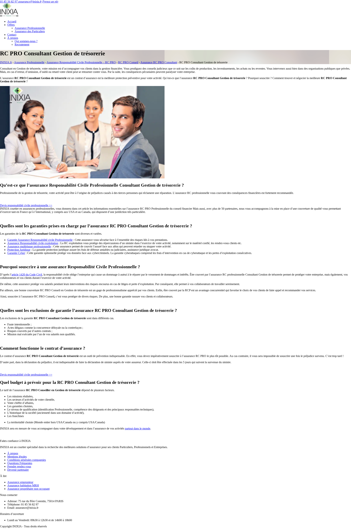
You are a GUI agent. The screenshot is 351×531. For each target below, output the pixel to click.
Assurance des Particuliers (30, 31)
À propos (12, 37)
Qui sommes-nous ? (26, 41)
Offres (11, 24)
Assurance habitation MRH (23, 485)
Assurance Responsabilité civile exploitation (32, 243)
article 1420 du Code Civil (27, 274)
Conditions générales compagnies (26, 459)
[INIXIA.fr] (9, 15)
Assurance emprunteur (20, 482)
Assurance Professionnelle (30, 28)
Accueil (11, 21)
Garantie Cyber (16, 253)
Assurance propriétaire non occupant (28, 488)
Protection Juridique (18, 249)
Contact (11, 34)
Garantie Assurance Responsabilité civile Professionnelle (40, 239)
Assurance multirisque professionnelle (29, 246)
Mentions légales (17, 456)
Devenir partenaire (18, 469)
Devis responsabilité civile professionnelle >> (26, 205)
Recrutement (22, 44)
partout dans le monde (137, 428)
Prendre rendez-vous (19, 466)
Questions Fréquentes (19, 463)
